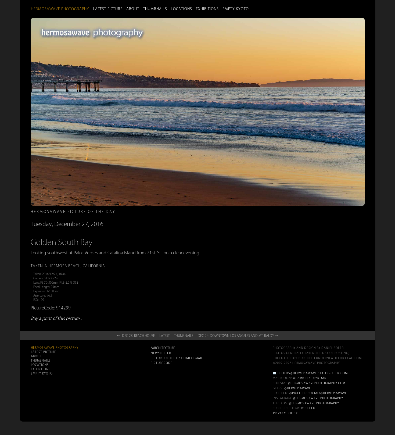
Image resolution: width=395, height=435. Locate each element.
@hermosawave (297, 388)
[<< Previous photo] (90, 277)
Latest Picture (108, 9)
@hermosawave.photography (318, 398)
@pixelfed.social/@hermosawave (318, 393)
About (132, 9)
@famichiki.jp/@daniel (312, 378)
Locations (181, 9)
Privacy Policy (285, 413)
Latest (164, 335)
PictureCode (162, 363)
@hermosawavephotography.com (316, 383)
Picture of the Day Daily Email (177, 358)
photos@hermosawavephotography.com (313, 373)
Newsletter (161, 353)
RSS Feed (308, 408)
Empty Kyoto (235, 9)
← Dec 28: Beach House (136, 335)
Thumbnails (155, 9)
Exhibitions (207, 9)
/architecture (163, 348)
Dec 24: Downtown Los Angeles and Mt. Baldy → (238, 335)
